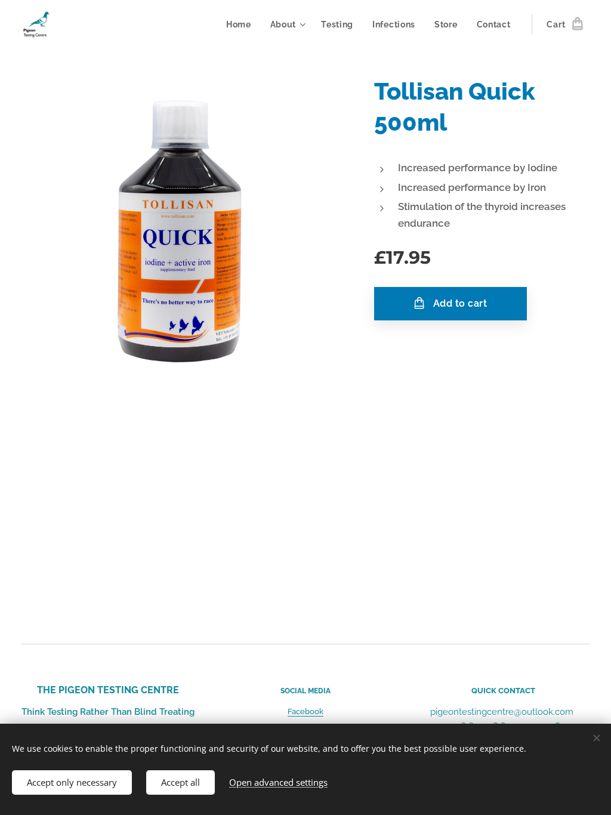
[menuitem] (242, 24)
